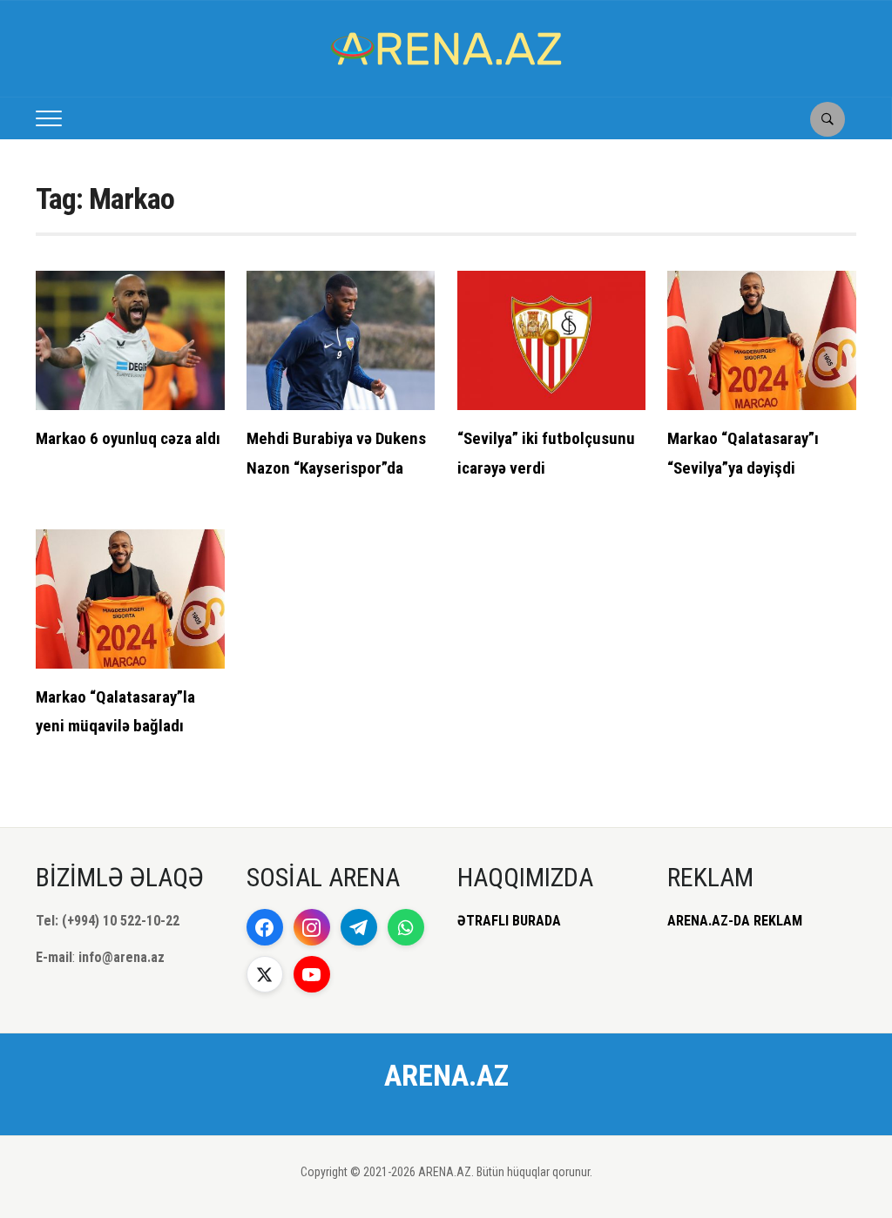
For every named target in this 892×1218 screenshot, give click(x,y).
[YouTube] (312, 974)
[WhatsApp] (406, 927)
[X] (265, 974)
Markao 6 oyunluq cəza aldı (128, 438)
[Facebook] (265, 927)
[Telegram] (359, 927)
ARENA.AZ (446, 1075)
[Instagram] (312, 927)
